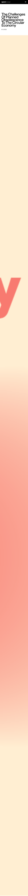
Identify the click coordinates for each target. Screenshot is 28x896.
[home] (5, 2)
